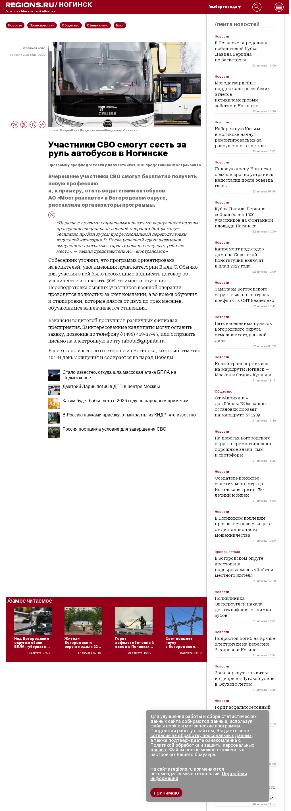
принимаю (166, 793)
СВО (42, 48)
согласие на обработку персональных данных (200, 735)
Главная (30, 48)
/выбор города (223, 7)
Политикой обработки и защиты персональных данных (202, 747)
